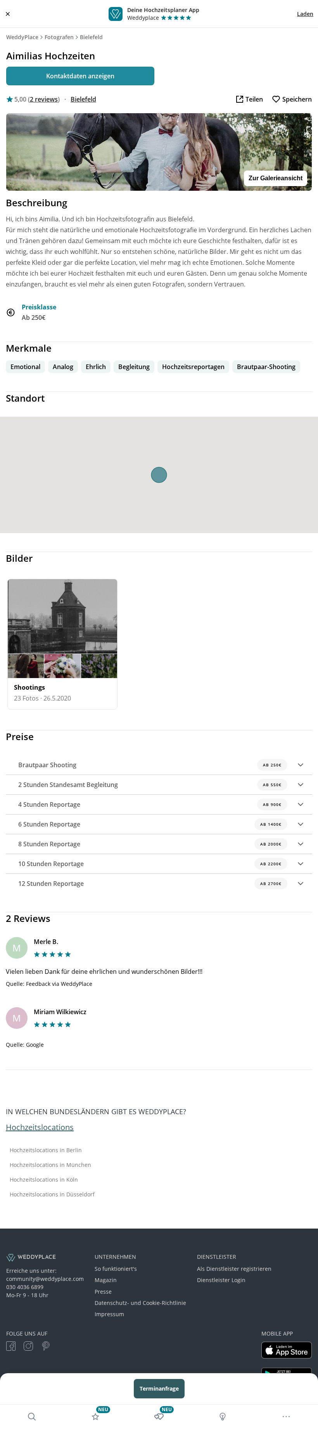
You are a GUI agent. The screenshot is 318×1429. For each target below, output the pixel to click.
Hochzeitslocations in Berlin (46, 1150)
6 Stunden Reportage (150, 824)
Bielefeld (91, 37)
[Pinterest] (45, 1347)
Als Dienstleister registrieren (234, 1268)
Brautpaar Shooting (150, 765)
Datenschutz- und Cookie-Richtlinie (140, 1302)
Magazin (106, 1280)
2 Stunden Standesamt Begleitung (150, 784)
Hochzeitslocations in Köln (44, 1179)
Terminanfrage (159, 1388)
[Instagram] (28, 1347)
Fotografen (59, 37)
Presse (103, 1291)
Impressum (109, 1314)
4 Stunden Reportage (150, 804)
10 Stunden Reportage (150, 863)
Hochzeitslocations (40, 1127)
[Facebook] (11, 1347)
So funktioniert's (116, 1268)
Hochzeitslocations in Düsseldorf (52, 1194)
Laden (305, 13)
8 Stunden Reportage (150, 844)
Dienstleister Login (221, 1280)
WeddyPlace (22, 37)
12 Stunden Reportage (150, 883)
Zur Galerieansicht (275, 178)
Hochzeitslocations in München (50, 1164)
